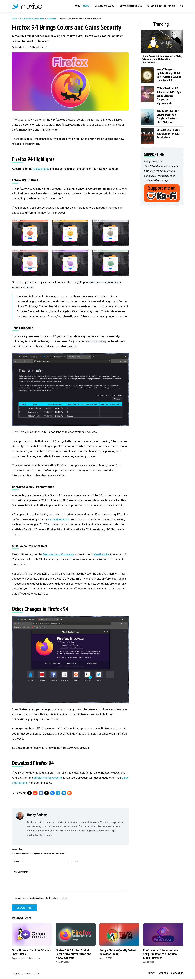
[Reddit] (35, 793)
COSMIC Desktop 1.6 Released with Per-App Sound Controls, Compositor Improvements (169, 95)
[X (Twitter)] (148, 6)
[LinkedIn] (63, 793)
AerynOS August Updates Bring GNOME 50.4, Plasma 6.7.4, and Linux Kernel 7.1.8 (169, 74)
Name (16, 862)
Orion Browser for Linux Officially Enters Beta (31, 952)
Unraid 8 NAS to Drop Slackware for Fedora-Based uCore (168, 133)
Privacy (151, 973)
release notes (41, 168)
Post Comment (24, 907)
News (86, 6)
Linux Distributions (131, 6)
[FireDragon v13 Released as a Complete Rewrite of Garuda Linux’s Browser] (163, 934)
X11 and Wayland (58, 519)
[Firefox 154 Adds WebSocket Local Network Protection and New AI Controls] (76, 934)
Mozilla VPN (101, 554)
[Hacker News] (69, 793)
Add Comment (21, 872)
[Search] (181, 6)
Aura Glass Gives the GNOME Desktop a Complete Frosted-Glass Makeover (168, 116)
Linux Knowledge (104, 6)
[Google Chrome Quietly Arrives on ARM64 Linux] (119, 934)
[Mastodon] (152, 6)
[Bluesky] (165, 6)
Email (76, 862)
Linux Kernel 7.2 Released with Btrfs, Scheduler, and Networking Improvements (162, 59)
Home (77, 6)
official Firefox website (48, 777)
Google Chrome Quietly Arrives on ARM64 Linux (117, 952)
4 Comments (34, 958)
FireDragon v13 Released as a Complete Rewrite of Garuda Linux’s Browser (160, 954)
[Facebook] (156, 6)
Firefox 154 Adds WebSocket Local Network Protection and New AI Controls (73, 954)
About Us (163, 973)
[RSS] (173, 6)
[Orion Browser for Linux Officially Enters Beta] (32, 934)
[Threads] (160, 6)
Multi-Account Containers (58, 554)
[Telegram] (169, 6)
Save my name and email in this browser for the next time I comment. (41, 898)
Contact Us (177, 973)
